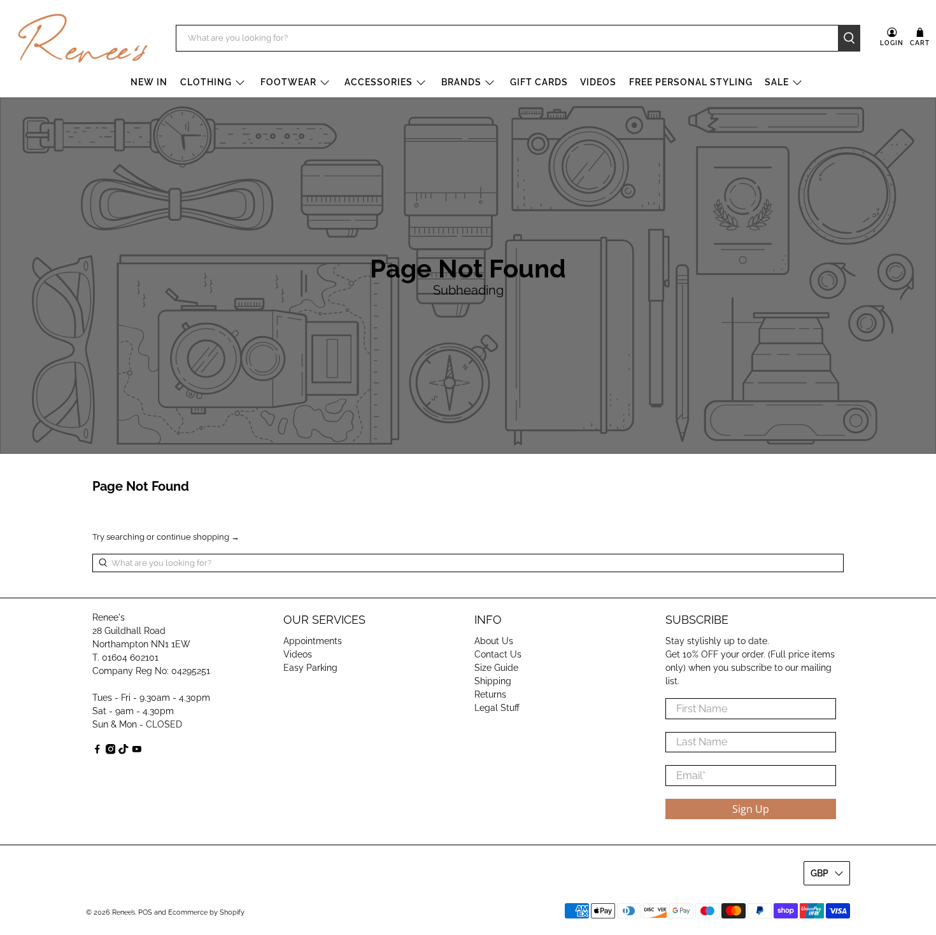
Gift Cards (539, 82)
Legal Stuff (497, 708)
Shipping (492, 681)
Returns (490, 694)
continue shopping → (198, 537)
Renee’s (123, 912)
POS (145, 912)
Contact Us (497, 654)
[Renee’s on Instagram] (111, 751)
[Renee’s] (82, 38)
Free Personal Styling (691, 82)
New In (149, 82)
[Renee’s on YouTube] (137, 751)
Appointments (312, 641)
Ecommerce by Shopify (206, 912)
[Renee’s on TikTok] (123, 751)
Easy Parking (310, 668)
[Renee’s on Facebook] (97, 751)
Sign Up (750, 809)
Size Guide (496, 668)
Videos (598, 82)
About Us (493, 641)
